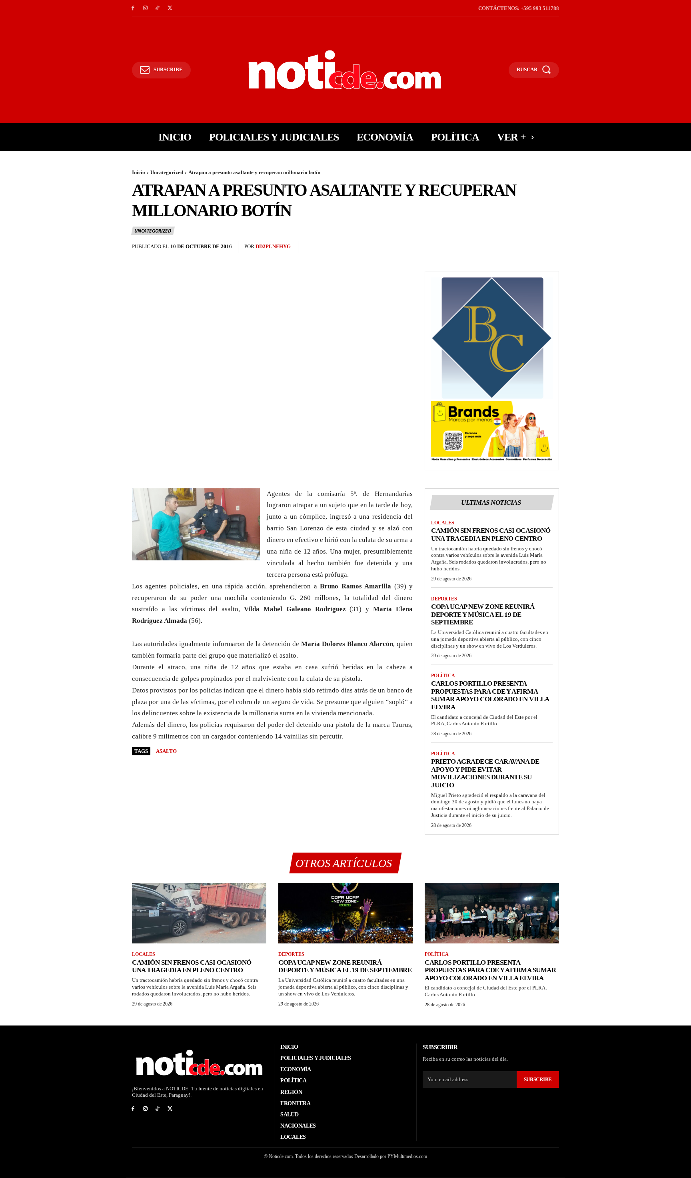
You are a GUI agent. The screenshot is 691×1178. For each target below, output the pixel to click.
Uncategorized (166, 172)
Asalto (166, 751)
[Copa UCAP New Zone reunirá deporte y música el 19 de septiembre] (345, 913)
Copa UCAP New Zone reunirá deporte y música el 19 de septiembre (482, 614)
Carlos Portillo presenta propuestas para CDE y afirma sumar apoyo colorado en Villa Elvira (490, 695)
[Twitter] (170, 8)
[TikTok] (158, 8)
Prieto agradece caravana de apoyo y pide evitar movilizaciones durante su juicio (485, 773)
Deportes (444, 599)
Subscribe (538, 1079)
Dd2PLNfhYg (273, 246)
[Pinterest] (533, 247)
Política (443, 675)
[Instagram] (145, 8)
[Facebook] (133, 8)
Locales (442, 523)
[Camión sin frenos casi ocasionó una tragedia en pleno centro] (199, 913)
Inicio (138, 172)
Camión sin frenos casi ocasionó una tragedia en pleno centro (491, 534)
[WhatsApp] (551, 247)
